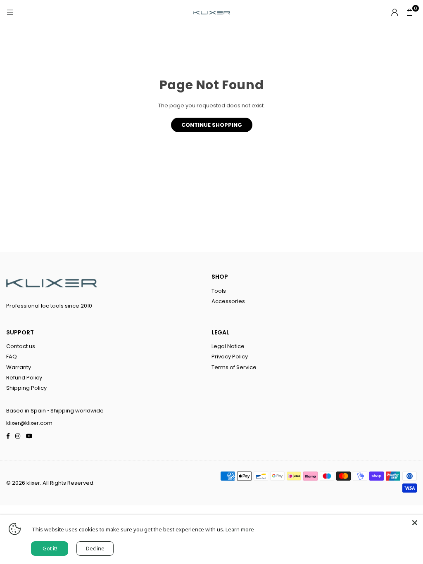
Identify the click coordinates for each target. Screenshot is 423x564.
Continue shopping (211, 125)
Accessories (228, 301)
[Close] (415, 523)
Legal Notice (228, 346)
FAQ (11, 356)
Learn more (240, 529)
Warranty (18, 367)
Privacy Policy (230, 356)
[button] (409, 12)
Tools (219, 291)
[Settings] (394, 12)
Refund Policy (24, 378)
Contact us (20, 346)
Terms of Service (234, 367)
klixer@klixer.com (29, 423)
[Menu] (9, 12)
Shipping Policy (26, 388)
